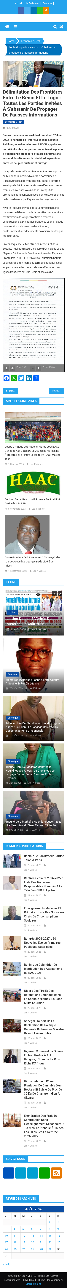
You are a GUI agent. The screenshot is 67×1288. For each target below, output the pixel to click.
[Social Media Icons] (8, 1173)
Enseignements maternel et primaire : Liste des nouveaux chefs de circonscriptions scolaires (44, 914)
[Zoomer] (38, 368)
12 (23, 1235)
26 (23, 1249)
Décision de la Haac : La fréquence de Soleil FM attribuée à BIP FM (32, 501)
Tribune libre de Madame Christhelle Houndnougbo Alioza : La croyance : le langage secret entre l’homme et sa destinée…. (30, 772)
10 (6, 1235)
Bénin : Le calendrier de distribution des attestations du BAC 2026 (43, 969)
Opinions (12, 674)
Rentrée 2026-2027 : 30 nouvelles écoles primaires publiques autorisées (42, 943)
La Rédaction (32, 3)
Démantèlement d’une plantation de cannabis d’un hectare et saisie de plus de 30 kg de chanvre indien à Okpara (43, 1089)
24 (6, 1249)
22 (50, 1242)
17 (6, 1242)
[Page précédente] (6, 368)
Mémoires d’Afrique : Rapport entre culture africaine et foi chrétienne (32, 681)
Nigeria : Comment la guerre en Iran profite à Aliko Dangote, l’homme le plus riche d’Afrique (43, 1057)
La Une (12, 612)
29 (50, 1249)
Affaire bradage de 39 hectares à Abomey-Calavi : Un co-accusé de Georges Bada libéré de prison (33, 561)
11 (15, 1235)
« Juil (6, 1264)
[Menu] (15, 26)
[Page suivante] (12, 368)
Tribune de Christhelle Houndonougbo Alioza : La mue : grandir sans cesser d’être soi (33, 823)
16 (58, 1235)
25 (15, 1249)
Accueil (18, 3)
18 (15, 1242)
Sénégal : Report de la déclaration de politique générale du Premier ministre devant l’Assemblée (44, 1027)
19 (23, 1242)
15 (50, 1235)
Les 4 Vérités (36, 464)
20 (32, 1242)
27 (32, 1249)
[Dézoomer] (32, 368)
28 (41, 1249)
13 (32, 1235)
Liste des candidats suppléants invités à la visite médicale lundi (13, 390)
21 (41, 1242)
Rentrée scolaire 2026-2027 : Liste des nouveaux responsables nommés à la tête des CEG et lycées (43, 884)
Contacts (47, 3)
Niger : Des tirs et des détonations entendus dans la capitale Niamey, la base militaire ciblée (43, 997)
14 (41, 1235)
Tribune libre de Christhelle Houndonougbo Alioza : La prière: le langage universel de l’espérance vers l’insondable (33, 727)
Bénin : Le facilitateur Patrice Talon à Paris (44, 858)
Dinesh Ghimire (33, 1284)
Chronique (13, 717)
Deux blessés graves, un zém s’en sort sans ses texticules (58, 390)
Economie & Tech (13, 122)
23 (58, 1242)
